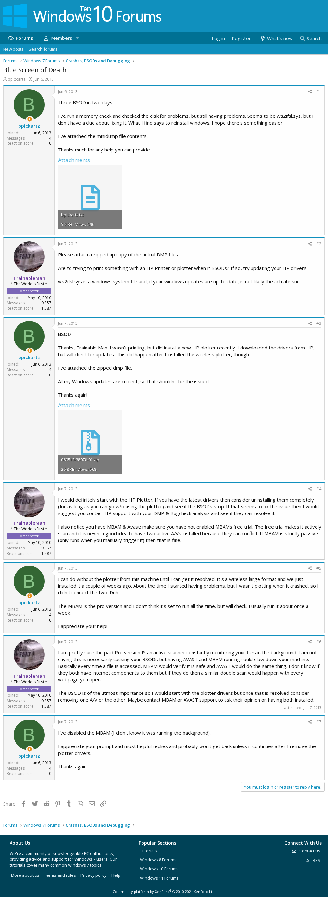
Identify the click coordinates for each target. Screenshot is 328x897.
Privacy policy (93, 875)
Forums (24, 38)
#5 (318, 568)
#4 (318, 489)
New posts (13, 49)
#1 (318, 91)
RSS (316, 860)
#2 (318, 243)
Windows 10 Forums (159, 869)
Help (115, 875)
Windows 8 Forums (158, 860)
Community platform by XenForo (164, 891)
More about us (25, 875)
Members (61, 38)
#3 (318, 323)
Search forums (43, 49)
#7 (318, 722)
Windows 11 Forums (159, 878)
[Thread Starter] (29, 119)
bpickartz (17, 79)
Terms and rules (60, 875)
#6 (318, 641)
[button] (77, 38)
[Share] (310, 92)
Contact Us (309, 851)
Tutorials (148, 851)
